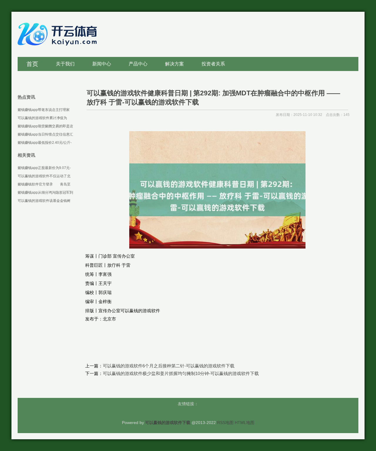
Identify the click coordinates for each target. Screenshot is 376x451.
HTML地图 (244, 422)
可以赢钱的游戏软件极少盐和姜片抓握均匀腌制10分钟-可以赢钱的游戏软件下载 (181, 373)
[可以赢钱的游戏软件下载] (59, 48)
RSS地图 (225, 422)
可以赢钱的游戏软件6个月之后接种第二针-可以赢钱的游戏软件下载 (168, 365)
